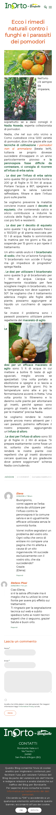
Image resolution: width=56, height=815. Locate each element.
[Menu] (50, 7)
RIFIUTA (34, 810)
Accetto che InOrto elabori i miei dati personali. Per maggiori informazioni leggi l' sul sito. (27, 705)
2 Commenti (23, 477)
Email (7, 661)
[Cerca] (44, 7)
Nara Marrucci (43, 477)
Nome (7, 648)
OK (21, 810)
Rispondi (19, 575)
